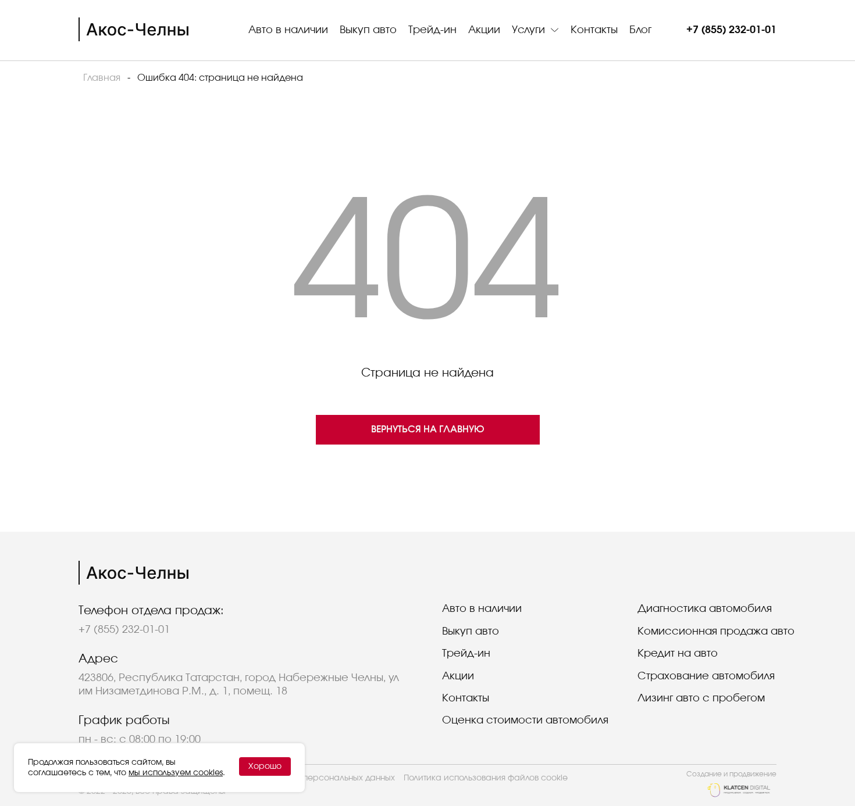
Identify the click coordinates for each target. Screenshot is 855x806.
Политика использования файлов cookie (486, 778)
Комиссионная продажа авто (716, 631)
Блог (640, 30)
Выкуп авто (368, 30)
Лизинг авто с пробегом (701, 698)
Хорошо (265, 766)
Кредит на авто (677, 654)
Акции (484, 30)
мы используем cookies (176, 773)
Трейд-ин (432, 30)
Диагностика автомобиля (704, 609)
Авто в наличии (288, 30)
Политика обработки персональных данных (305, 778)
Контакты (594, 30)
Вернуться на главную (427, 429)
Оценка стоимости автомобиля (525, 720)
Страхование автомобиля (706, 676)
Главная (101, 78)
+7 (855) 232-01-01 (731, 30)
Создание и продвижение (731, 774)
